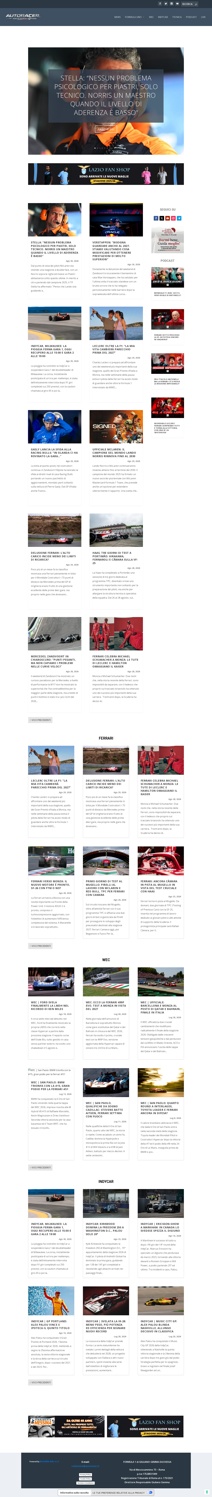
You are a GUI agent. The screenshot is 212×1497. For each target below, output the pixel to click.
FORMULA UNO (133, 17)
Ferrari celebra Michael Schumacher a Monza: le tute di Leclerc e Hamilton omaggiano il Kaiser (115, 661)
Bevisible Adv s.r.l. (49, 1461)
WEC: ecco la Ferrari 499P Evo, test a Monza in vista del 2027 (106, 1006)
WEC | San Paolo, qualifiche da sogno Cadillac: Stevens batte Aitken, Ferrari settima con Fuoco (104, 1109)
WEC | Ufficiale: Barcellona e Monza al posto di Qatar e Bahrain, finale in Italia (161, 1007)
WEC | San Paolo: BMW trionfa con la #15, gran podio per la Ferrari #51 (50, 1086)
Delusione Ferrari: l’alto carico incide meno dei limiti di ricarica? (53, 556)
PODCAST (191, 17)
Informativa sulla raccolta (74, 1492)
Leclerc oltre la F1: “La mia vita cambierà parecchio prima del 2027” (113, 349)
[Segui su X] (162, 218)
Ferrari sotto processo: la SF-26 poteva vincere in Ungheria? (167, 337)
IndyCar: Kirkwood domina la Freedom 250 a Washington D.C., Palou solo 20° (105, 1229)
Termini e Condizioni (85, 1483)
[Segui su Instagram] (173, 218)
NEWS (117, 17)
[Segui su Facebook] (156, 218)
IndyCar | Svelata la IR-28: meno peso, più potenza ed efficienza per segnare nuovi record (106, 1326)
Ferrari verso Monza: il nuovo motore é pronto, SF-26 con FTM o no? (50, 885)
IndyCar (163, 17)
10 (117, 148)
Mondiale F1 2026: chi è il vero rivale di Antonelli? (167, 294)
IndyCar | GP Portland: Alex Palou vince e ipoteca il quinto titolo (50, 1324)
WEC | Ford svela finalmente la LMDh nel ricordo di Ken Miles (50, 1006)
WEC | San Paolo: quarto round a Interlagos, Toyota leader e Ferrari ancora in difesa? (160, 1108)
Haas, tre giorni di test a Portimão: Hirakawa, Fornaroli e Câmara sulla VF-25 (115, 558)
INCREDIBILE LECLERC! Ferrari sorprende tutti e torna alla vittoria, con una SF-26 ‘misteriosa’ (167, 428)
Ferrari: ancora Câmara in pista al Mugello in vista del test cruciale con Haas (159, 886)
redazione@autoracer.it (85, 1466)
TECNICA (177, 17)
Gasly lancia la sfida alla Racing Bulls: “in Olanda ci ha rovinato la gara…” (54, 453)
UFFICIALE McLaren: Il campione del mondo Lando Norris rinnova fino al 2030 (114, 453)
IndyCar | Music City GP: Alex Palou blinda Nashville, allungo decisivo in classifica (159, 1326)
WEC (151, 17)
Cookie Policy (85, 1479)
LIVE (203, 17)
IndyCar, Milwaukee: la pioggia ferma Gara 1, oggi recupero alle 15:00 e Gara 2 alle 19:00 (52, 351)
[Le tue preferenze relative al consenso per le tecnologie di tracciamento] (207, 1492)
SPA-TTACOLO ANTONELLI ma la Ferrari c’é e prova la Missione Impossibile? (167, 381)
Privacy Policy (85, 1475)
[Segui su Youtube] (167, 218)
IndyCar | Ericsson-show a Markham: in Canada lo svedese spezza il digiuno (160, 1227)
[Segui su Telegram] (179, 218)
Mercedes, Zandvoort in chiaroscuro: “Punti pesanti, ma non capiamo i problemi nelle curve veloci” (53, 661)
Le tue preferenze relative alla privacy (119, 1492)
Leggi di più (106, 129)
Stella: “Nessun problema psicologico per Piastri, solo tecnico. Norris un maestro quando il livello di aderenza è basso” (106, 95)
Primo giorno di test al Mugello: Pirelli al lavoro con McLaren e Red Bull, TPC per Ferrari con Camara (105, 888)
